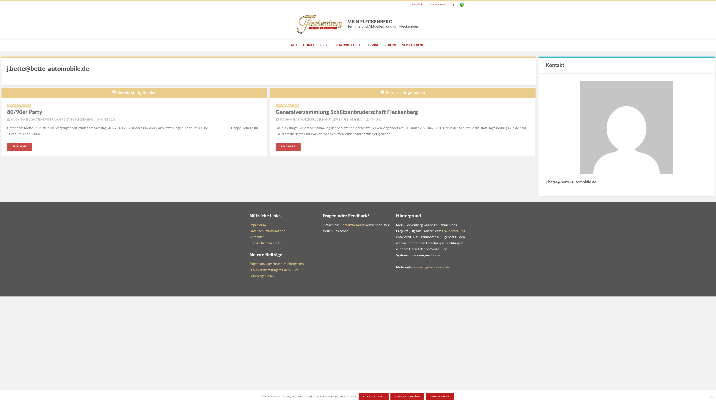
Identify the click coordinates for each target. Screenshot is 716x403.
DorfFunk (417, 5)
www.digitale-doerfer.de (432, 267)
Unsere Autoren (437, 5)
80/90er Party (24, 112)
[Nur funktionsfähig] (711, 397)
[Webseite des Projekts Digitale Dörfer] (462, 5)
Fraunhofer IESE (454, 231)
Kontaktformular (352, 225)
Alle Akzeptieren (373, 396)
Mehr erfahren (440, 396)
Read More (19, 147)
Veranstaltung (19, 105)
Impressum (257, 225)
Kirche (325, 45)
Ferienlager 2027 (261, 276)
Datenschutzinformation (267, 231)
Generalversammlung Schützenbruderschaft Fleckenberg (347, 112)
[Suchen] (453, 5)
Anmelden (257, 237)
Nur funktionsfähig (407, 396)
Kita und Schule (348, 45)
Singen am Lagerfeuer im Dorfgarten (276, 264)
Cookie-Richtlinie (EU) (265, 243)
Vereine (390, 45)
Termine (372, 45)
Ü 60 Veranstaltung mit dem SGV (273, 270)
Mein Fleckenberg (383, 24)
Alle (294, 45)
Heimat (308, 45)
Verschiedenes (413, 45)
